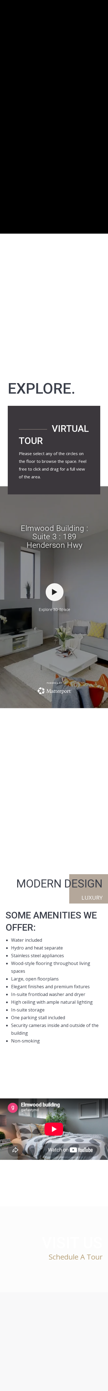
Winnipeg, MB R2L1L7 (63, 1351)
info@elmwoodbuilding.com (30, 1321)
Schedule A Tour (75, 1257)
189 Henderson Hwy (24, 1351)
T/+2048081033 (70, 1321)
